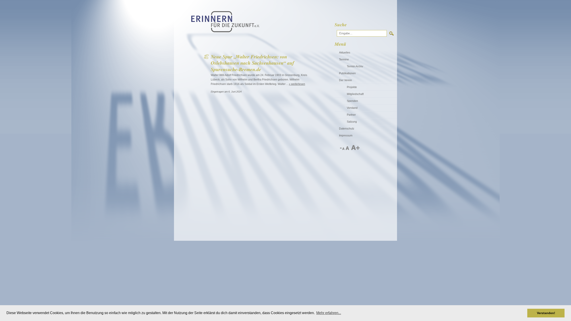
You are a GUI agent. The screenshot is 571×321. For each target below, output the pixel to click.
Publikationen (347, 73)
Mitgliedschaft (355, 94)
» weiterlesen (297, 84)
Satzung (352, 121)
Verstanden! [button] (546, 313)
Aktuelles (344, 52)
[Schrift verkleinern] (341, 149)
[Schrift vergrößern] (355, 149)
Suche (341, 24)
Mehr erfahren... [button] (328, 313)
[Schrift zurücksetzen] (347, 149)
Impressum (345, 135)
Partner (351, 114)
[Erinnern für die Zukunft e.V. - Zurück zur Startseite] (225, 31)
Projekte (352, 87)
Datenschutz (346, 128)
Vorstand (352, 107)
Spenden (352, 101)
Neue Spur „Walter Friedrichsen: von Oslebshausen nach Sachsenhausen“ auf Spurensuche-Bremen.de (252, 63)
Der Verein (345, 80)
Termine (344, 59)
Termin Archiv (355, 66)
